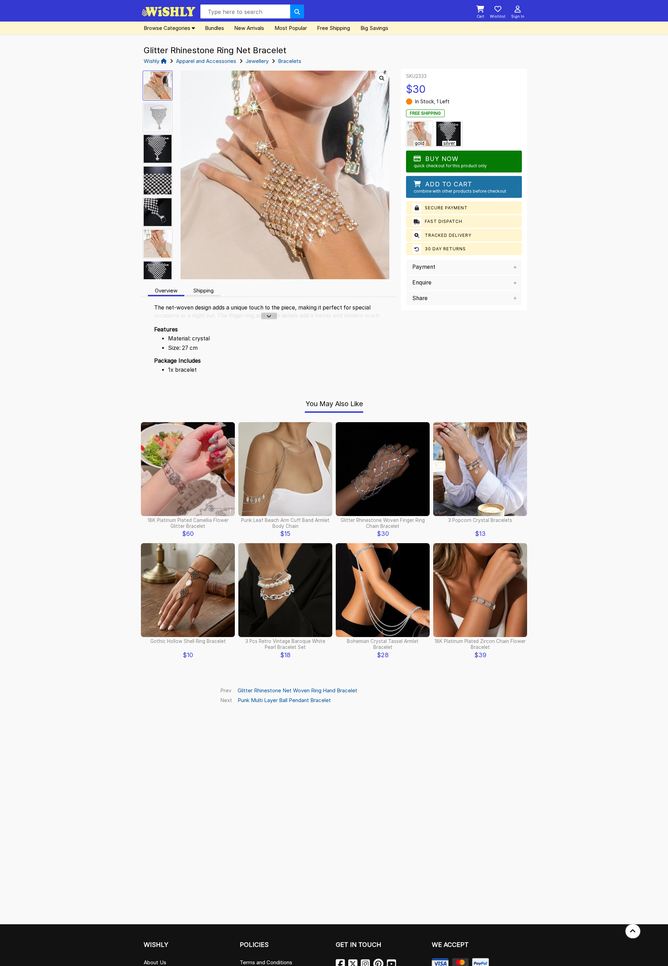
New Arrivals (249, 28)
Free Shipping (333, 28)
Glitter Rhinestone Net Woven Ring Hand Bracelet (297, 690)
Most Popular (291, 28)
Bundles (214, 28)
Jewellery (257, 61)
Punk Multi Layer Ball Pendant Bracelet (284, 700)
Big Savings (374, 28)
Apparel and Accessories (206, 61)
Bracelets (289, 61)
